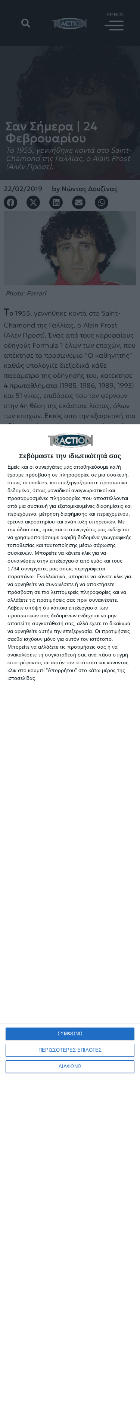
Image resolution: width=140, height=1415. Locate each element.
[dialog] (70, 919)
